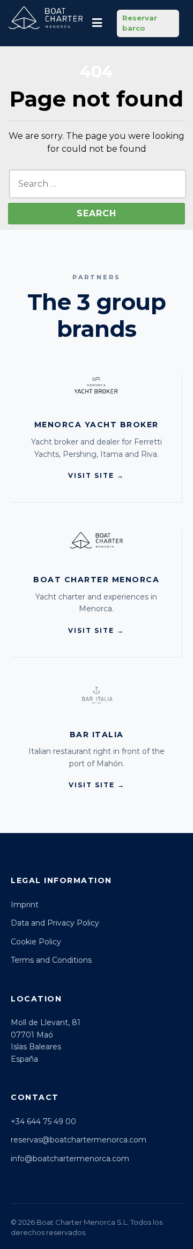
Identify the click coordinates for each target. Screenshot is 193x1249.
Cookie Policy (36, 942)
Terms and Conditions (51, 960)
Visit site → (96, 475)
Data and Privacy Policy (55, 923)
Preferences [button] (86, 1199)
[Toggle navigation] (97, 23)
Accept (96, 1221)
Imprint (25, 904)
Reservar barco (139, 23)
